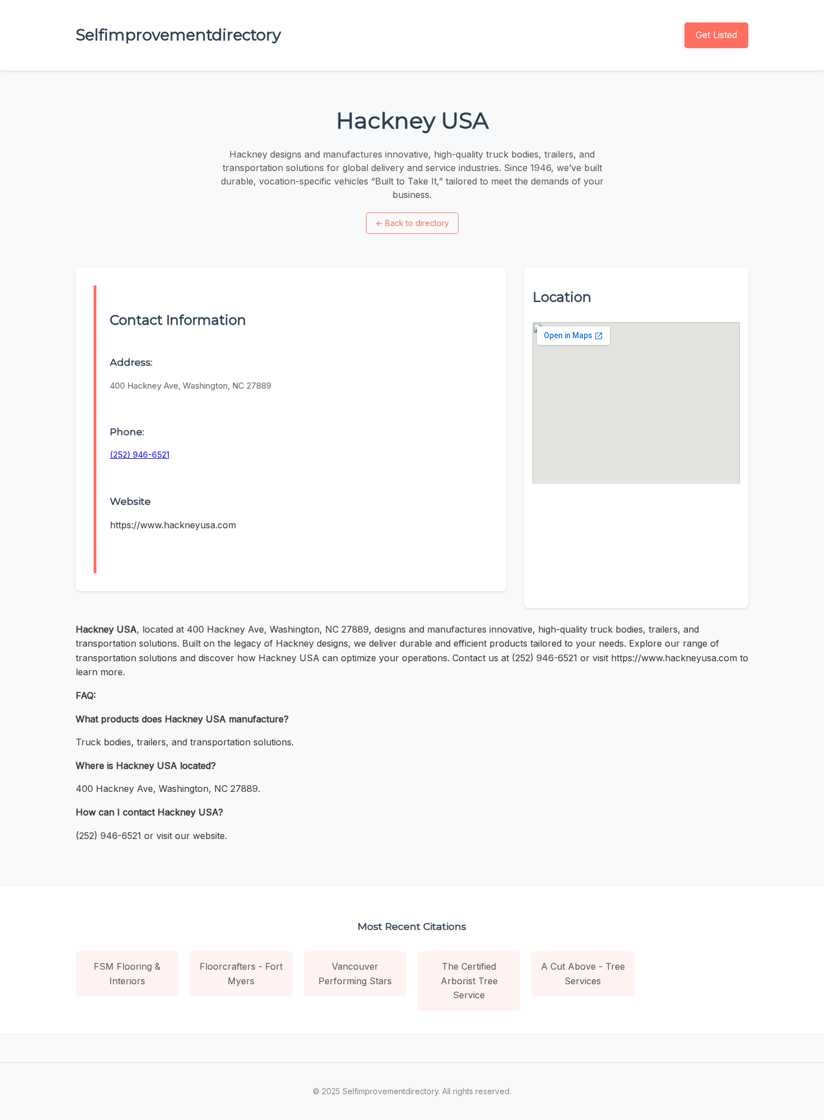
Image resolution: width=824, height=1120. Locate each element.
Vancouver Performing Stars (355, 974)
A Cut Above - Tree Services (583, 974)
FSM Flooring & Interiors (127, 974)
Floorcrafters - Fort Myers (241, 974)
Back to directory (412, 223)
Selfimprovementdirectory (178, 34)
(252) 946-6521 (139, 454)
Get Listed (716, 34)
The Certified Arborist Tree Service (469, 981)
